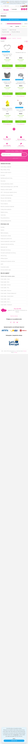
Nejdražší (14, 38)
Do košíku (7, 65)
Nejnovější (19, 38)
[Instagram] (14, 322)
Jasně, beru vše (14, 740)
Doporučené (3, 38)
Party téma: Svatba (5, 31)
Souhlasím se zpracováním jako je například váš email (14, 158)
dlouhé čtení (16, 734)
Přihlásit (24, 154)
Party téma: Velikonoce (16, 31)
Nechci (14, 738)
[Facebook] (10, 322)
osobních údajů (15, 157)
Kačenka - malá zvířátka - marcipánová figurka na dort (7, 110)
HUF (8, 5)
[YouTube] (17, 322)
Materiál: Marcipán (13, 29)
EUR (5, 5)
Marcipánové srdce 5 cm (21, 52)
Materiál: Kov (4, 29)
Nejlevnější (9, 38)
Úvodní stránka (4, 13)
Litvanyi (15, 352)
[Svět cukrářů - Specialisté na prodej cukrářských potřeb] (5, 9)
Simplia (24, 351)
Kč (3, 5)
